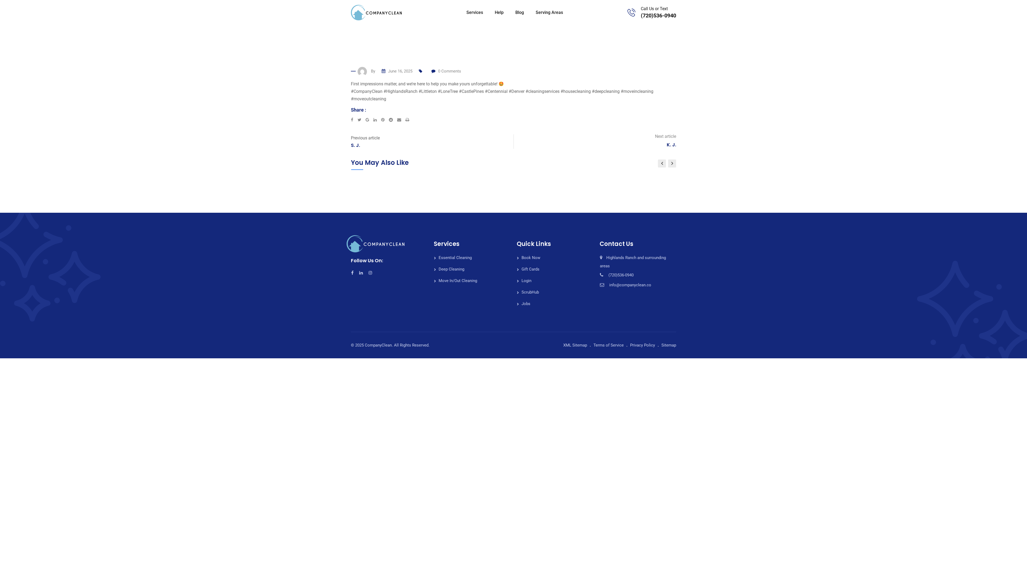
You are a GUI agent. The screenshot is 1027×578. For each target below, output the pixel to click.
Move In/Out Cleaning (458, 280)
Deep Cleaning (451, 269)
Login (526, 280)
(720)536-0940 (658, 15)
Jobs (526, 303)
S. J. (355, 145)
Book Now (531, 257)
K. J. (671, 144)
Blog (519, 12)
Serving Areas (549, 12)
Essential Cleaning (455, 257)
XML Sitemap (575, 345)
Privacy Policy (642, 345)
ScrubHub (530, 292)
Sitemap (668, 345)
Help (499, 12)
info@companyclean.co (630, 285)
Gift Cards (530, 269)
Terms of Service (608, 345)
